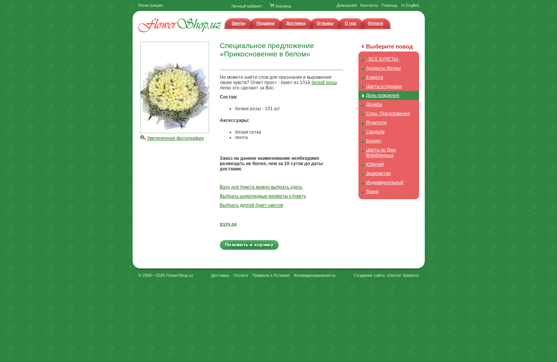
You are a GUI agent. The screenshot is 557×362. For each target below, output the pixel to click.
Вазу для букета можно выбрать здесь (261, 187)
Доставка (295, 23)
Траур (372, 191)
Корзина (282, 6)
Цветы (238, 23)
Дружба (374, 104)
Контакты (369, 5)
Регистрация (150, 5)
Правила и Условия (270, 275)
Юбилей (375, 164)
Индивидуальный (385, 182)
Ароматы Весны (383, 68)
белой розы (324, 82)
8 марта (374, 77)
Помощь (390, 5)
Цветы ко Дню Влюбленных (381, 152)
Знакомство (378, 173)
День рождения (382, 95)
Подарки (266, 23)
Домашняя (346, 5)
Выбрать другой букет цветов (251, 205)
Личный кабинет (246, 6)
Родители (376, 122)
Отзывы (325, 23)
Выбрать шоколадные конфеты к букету (263, 196)
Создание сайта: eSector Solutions (386, 275)
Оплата (375, 23)
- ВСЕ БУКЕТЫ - (383, 59)
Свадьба (375, 131)
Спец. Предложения (388, 113)
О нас (351, 23)
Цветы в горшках (384, 86)
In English (410, 5)
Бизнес (374, 141)
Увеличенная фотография (175, 138)
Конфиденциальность (315, 275)
